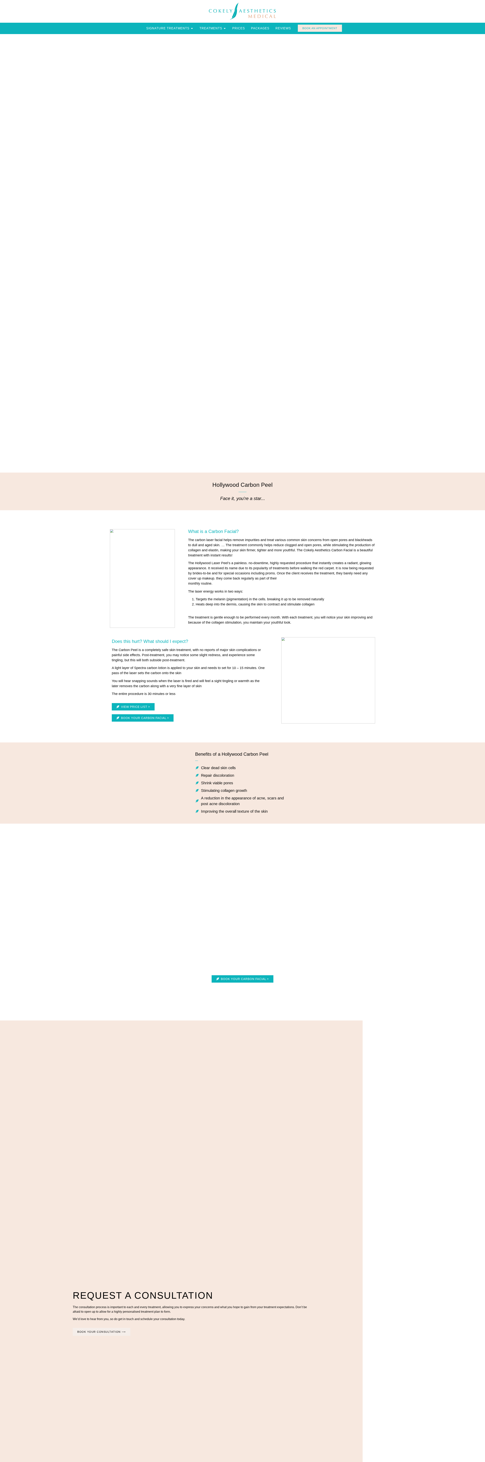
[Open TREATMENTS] (224, 28)
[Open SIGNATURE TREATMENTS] (191, 28)
